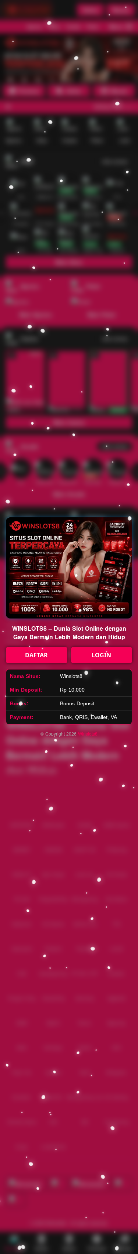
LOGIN (101, 655)
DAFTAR (36, 655)
